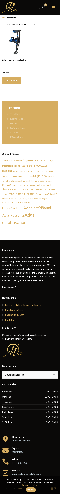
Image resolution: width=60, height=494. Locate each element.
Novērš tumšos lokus (44, 189)
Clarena (14, 132)
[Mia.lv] (10, 7)
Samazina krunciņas (38, 198)
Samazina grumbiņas (19, 198)
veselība (20, 209)
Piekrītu (30, 490)
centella (26, 171)
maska (36, 185)
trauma (33, 203)
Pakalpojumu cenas (14, 314)
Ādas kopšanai (13, 215)
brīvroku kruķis (17, 171)
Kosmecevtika (17, 118)
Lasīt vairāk (11, 80)
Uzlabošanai (9, 208)
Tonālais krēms (23, 202)
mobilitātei (20, 189)
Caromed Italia (17, 128)
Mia (3, 18)
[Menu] (54, 7)
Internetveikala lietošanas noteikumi (23, 305)
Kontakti (9, 320)
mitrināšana (11, 189)
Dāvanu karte (17, 137)
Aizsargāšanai (15, 160)
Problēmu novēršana (45, 194)
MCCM (13, 123)
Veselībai (15, 114)
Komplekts (7, 181)
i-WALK (23, 176)
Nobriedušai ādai (31, 189)
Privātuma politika (14, 310)
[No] (56, 484)
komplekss (51, 176)
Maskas (42, 185)
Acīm (5, 160)
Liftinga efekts (36, 181)
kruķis (26, 181)
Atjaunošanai (32, 160)
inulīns (29, 176)
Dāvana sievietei (41, 171)
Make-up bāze (28, 185)
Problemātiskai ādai (21, 194)
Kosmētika (18, 181)
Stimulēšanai (8, 202)
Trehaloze (40, 203)
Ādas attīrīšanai (37, 208)
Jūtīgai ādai (39, 176)
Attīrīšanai (27, 166)
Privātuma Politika (30, 485)
